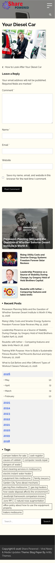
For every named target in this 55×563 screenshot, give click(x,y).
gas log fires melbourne (15, 487)
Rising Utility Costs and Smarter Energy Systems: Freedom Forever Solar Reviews (33, 259)
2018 (7, 441)
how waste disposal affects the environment (25, 491)
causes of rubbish (12, 460)
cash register (36, 455)
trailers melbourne (12, 512)
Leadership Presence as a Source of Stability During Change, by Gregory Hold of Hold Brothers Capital (35, 276)
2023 (7, 413)
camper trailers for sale (14, 455)
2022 (7, 419)
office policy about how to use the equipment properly (26, 506)
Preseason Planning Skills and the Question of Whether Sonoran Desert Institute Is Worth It (27, 242)
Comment (8, 90)
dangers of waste (12, 464)
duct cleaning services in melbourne (21, 469)
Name (6, 129)
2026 (7, 374)
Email (5, 145)
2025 (7, 402)
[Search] (50, 14)
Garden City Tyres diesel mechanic (20, 482)
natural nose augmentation (30, 500)
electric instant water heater (17, 473)
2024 (7, 408)
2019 (7, 435)
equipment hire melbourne (17, 478)
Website (6, 160)
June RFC (8, 500)
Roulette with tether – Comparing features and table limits (33, 292)
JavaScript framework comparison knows (24, 496)
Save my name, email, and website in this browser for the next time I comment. (29, 177)
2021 (7, 424)
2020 (7, 430)
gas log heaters (38, 487)
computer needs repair (36, 460)
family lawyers (41, 478)
